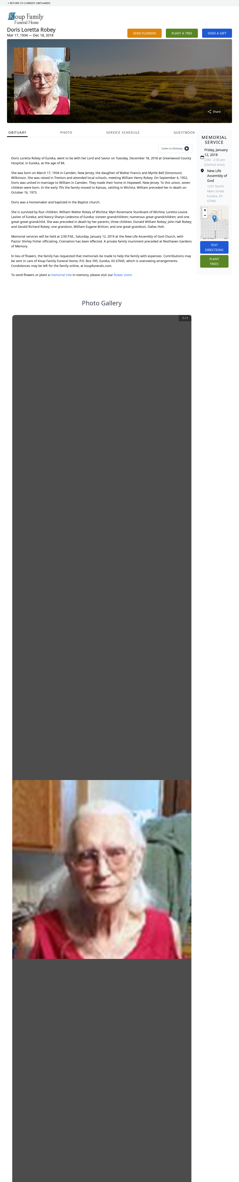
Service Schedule (123, 132)
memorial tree (61, 275)
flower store (123, 275)
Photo (66, 132)
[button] (214, 218)
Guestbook (184, 132)
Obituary (17, 132)
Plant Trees (214, 261)
